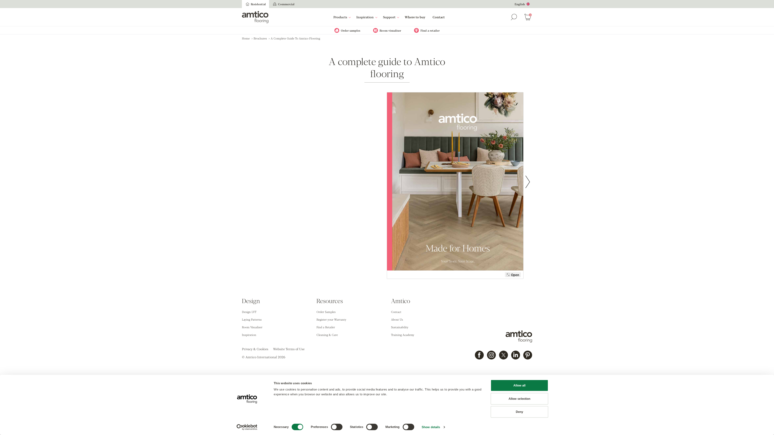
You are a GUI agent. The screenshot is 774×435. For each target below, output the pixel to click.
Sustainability (399, 327)
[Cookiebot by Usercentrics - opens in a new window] (247, 427)
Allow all (519, 385)
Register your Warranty (331, 319)
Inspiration (365, 17)
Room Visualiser (252, 327)
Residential (258, 4)
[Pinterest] (527, 355)
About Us (397, 319)
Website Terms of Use (289, 349)
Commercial (286, 4)
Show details (431, 427)
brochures (260, 38)
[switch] (336, 427)
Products (340, 17)
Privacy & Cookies (255, 349)
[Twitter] (503, 355)
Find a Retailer (325, 327)
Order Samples (326, 312)
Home (246, 38)
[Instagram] (491, 355)
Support (389, 17)
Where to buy (415, 17)
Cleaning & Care (327, 335)
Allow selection (520, 398)
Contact (439, 17)
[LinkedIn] (515, 355)
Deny (519, 411)
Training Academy (402, 335)
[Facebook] (479, 355)
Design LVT (249, 312)
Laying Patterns (252, 319)
